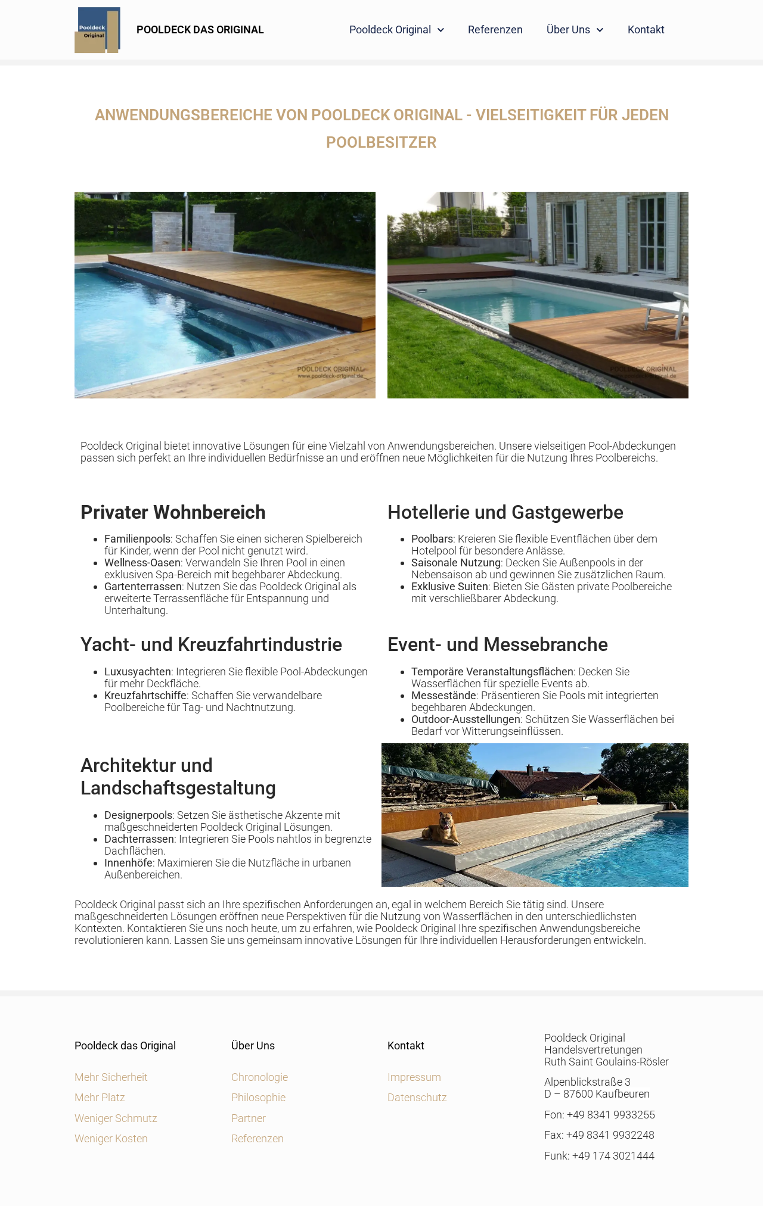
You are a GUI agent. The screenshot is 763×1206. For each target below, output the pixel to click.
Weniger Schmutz (116, 1118)
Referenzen (495, 29)
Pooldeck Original (390, 29)
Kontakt (646, 29)
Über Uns (568, 29)
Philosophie (258, 1097)
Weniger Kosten (111, 1138)
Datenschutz (417, 1097)
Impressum (414, 1077)
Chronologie (259, 1077)
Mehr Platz (100, 1097)
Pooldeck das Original (125, 1045)
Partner (248, 1118)
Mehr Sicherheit (111, 1077)
